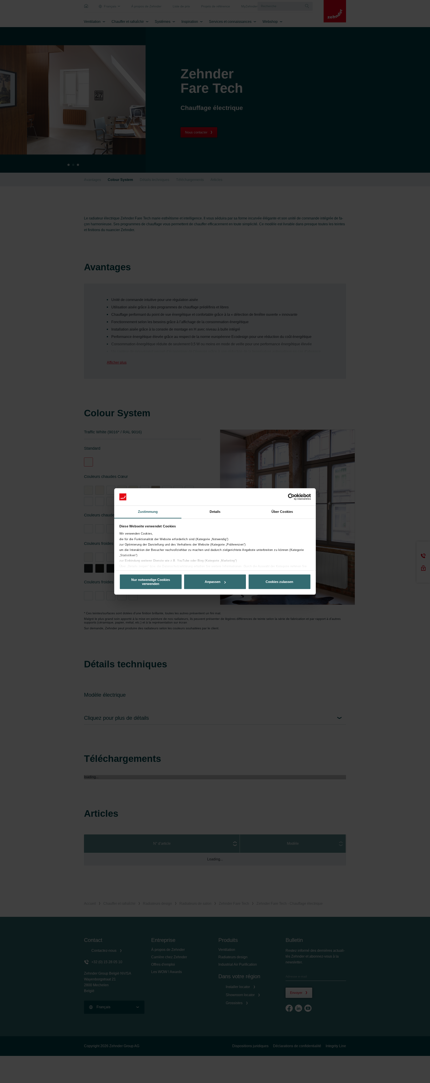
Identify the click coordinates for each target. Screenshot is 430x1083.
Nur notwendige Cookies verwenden (150, 582)
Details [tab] (215, 512)
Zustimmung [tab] (148, 512)
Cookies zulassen (279, 582)
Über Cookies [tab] (282, 512)
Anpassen (212, 582)
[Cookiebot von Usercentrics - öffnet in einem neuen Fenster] (291, 497)
